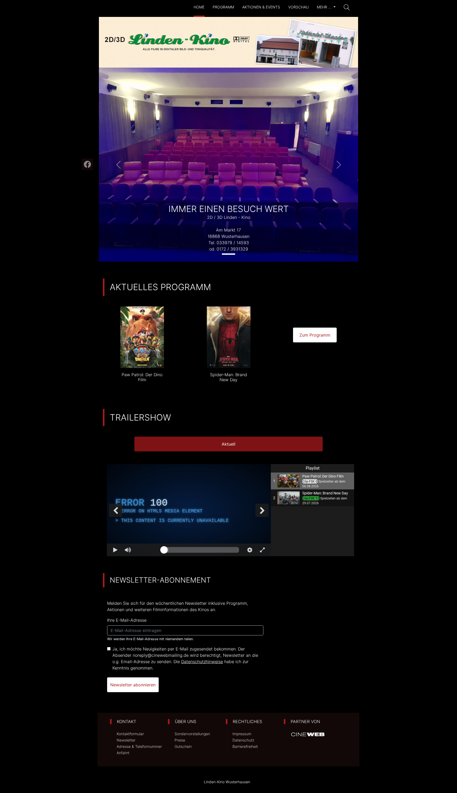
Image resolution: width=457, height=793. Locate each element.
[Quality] (249, 550)
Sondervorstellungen (192, 733)
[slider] (201, 550)
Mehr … (324, 7)
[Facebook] (87, 164)
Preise (180, 740)
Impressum (241, 733)
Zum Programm (314, 335)
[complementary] (189, 510)
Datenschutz (243, 740)
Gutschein (183, 746)
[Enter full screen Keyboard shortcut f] (262, 550)
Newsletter (126, 740)
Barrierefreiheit (245, 746)
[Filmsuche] (347, 7)
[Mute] (128, 550)
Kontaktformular (130, 733)
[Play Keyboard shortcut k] (115, 550)
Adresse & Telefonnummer (139, 746)
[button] (118, 165)
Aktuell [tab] (228, 444)
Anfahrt (123, 752)
